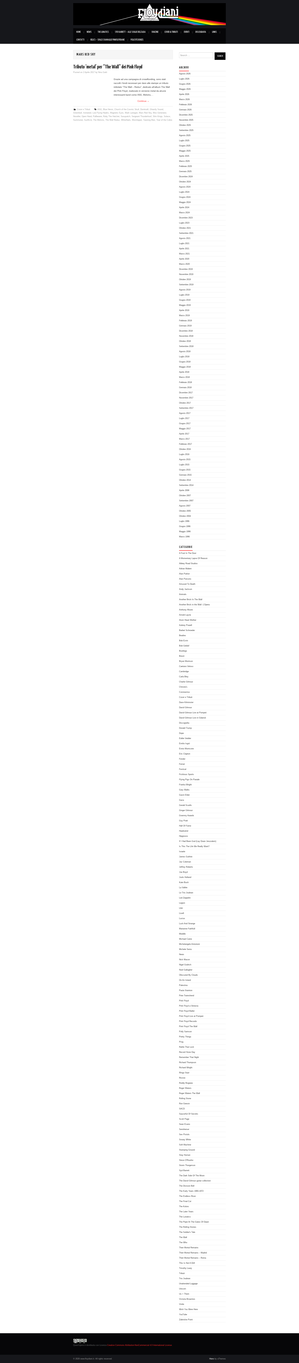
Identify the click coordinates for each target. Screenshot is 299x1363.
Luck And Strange (187, 923)
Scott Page (184, 1119)
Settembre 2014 (186, 485)
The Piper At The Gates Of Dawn (194, 1222)
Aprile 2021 (184, 249)
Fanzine (155, 32)
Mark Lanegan (131, 113)
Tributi (182, 1273)
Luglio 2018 (184, 357)
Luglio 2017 (184, 418)
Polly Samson (185, 1032)
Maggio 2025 (185, 151)
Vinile (181, 1304)
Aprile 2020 (184, 259)
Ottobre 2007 (185, 495)
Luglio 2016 (184, 454)
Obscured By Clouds (188, 975)
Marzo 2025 (184, 161)
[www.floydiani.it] (149, 14)
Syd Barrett (184, 1170)
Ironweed (87, 113)
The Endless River (187, 1196)
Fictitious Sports (186, 774)
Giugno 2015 (184, 470)
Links (214, 32)
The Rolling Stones (187, 1227)
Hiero (211, 1359)
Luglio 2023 (184, 223)
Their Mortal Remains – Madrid (193, 1253)
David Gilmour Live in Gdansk (192, 718)
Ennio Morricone (186, 749)
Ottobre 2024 (185, 182)
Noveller (76, 116)
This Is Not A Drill (187, 1263)
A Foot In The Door (187, 553)
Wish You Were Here (188, 1309)
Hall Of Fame (185, 826)
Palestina (183, 985)
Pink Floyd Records (188, 1021)
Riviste (182, 1078)
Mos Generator (159, 113)
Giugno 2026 (184, 84)
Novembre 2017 (186, 398)
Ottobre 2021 (185, 228)
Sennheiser (184, 1129)
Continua (143, 101)
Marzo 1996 (184, 537)
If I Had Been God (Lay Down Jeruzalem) (197, 841)
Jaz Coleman (185, 862)
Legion (182, 903)
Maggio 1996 (185, 531)
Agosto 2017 (184, 413)
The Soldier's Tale (187, 1232)
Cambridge (184, 671)
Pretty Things (185, 1037)
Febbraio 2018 (185, 382)
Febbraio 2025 (185, 166)
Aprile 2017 (184, 434)
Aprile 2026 (184, 94)
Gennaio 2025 (185, 171)
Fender (182, 759)
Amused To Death (187, 584)
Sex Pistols (184, 1134)
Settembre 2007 (186, 501)
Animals (182, 594)
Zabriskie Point (186, 1320)
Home (78, 32)
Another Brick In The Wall (190, 599)
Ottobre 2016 (185, 449)
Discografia (200, 32)
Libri (181, 908)
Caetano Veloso (186, 666)
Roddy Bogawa (186, 1083)
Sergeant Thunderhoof (142, 116)
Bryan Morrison (186, 661)
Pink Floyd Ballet (187, 1011)
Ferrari (182, 764)
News (89, 32)
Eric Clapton (184, 754)
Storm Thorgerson (187, 1165)
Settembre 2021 (186, 233)
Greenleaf (77, 113)
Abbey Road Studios (188, 563)
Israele (182, 851)
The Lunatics (103, 32)
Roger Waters (185, 1088)
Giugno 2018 (184, 362)
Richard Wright (185, 1068)
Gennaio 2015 (185, 475)
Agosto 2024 (184, 187)
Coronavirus (184, 692)
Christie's (183, 687)
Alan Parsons (185, 579)
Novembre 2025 (186, 120)
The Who (183, 1242)
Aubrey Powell (185, 625)
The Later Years (186, 1212)
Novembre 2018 (186, 336)
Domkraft (144, 109)
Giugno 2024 (184, 197)
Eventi (186, 32)
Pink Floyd (184, 1001)
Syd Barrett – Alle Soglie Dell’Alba (130, 32)
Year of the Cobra (164, 120)
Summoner (78, 120)
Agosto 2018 (184, 351)
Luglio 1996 (184, 521)
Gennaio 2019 (185, 326)
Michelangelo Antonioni (189, 944)
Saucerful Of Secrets (188, 1114)
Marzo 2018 (184, 377)
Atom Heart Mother (187, 620)
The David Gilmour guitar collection (195, 1181)
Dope (181, 733)
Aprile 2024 (184, 207)
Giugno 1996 (184, 526)
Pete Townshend (186, 996)
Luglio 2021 (184, 243)
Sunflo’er (88, 120)
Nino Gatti (102, 72)
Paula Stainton (185, 990)
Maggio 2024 (185, 202)
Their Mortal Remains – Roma (192, 1258)
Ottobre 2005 (185, 511)
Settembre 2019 (186, 285)
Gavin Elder (184, 795)
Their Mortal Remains (188, 1248)
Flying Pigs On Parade (189, 779)
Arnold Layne (185, 615)
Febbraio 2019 (185, 321)
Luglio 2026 (184, 79)
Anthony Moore (186, 610)
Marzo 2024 (184, 213)
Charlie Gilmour (186, 682)
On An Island (185, 980)
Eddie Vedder (185, 738)
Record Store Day (187, 1052)
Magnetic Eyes (117, 113)
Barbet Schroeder (187, 630)
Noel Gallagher (185, 970)
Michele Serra (185, 949)
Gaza (181, 800)
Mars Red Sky (145, 113)
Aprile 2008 (184, 490)
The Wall (183, 1237)
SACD (182, 1109)
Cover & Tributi (171, 32)
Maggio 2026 (185, 89)
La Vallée (183, 887)
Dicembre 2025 (186, 115)
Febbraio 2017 (185, 444)
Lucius (182, 918)
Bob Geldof (184, 646)
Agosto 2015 (184, 459)
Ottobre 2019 (185, 279)
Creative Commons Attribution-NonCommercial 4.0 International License (139, 1345)
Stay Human (184, 1155)
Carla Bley (183, 677)
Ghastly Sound (156, 109)
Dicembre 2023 (186, 218)
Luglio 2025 (184, 141)
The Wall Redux (112, 120)
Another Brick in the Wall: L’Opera (194, 605)
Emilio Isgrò (184, 743)
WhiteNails (126, 120)
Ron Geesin (184, 1104)
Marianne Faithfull (187, 929)
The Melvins (98, 120)
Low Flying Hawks (101, 113)
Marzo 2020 (184, 264)
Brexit (181, 656)
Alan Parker (184, 574)
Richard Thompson (187, 1062)
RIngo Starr (184, 1073)
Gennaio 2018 (185, 387)
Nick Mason (184, 959)
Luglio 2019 (184, 295)
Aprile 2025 (184, 156)
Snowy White (185, 1140)
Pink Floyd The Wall (188, 1026)
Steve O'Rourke (186, 1160)
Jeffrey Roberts (186, 867)
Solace (167, 116)
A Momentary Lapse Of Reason (193, 558)
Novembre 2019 (186, 274)
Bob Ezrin (183, 641)
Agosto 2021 (184, 238)
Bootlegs (183, 651)
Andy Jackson (185, 589)
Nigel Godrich (185, 965)
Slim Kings (158, 116)
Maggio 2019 (185, 305)
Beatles (182, 635)
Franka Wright (185, 785)
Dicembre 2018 (186, 331)
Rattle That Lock (186, 1047)
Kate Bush (184, 882)
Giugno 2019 (184, 300)
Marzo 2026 (184, 99)
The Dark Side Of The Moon (191, 1176)
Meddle (182, 934)
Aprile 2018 (184, 372)
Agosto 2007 (184, 506)
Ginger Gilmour (186, 810)
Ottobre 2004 (185, 516)
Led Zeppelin (185, 898)
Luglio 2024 (184, 192)
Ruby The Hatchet (111, 116)
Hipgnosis (183, 836)
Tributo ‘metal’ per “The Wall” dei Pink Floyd (107, 67)
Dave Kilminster (186, 702)
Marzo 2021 (184, 254)
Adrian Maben (185, 569)
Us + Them (184, 1294)
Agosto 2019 (184, 290)
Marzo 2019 (184, 315)
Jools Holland (185, 877)
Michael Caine (185, 939)
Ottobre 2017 (185, 403)
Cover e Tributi (83, 109)
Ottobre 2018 (185, 341)
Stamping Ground (187, 1150)
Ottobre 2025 (185, 125)
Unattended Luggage (188, 1284)
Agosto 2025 (184, 135)
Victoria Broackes (187, 1299)
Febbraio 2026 (185, 105)
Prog (181, 1042)
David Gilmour (185, 707)
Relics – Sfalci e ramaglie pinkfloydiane (107, 40)
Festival (182, 769)
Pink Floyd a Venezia (188, 1006)
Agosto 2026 (184, 74)
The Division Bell (186, 1186)
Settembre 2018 (186, 346)
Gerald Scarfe (185, 805)
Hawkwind (183, 831)
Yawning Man (149, 120)
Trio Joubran (184, 1278)
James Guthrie (185, 857)
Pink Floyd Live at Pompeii (191, 1016)
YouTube (183, 1314)
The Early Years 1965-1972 (191, 1191)
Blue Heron (108, 109)
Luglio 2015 (184, 465)
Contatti (80, 40)
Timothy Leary (185, 1268)
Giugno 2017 (184, 423)
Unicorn (182, 1289)
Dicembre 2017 (186, 393)
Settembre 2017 (186, 408)
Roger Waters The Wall (189, 1093)
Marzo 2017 (184, 439)
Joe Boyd (183, 872)
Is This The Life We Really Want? (194, 846)
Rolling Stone (185, 1098)
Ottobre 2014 (185, 480)
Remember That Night (189, 1057)
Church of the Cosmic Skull (126, 109)
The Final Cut (185, 1201)
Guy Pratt (183, 821)
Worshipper (137, 120)
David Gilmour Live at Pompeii (192, 713)
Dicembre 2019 (186, 269)
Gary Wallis (184, 790)
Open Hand (87, 116)
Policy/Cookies (137, 40)
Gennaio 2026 (185, 110)
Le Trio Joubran (186, 893)
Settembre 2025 (186, 130)
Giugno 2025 (184, 146)
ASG (99, 109)
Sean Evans (184, 1124)
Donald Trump (185, 728)
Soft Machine (185, 1145)
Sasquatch (125, 116)
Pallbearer (97, 116)
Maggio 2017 (185, 429)
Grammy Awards (186, 815)
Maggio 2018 (185, 367)
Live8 (181, 913)
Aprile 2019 (184, 310)
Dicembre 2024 (186, 177)
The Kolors (184, 1206)
